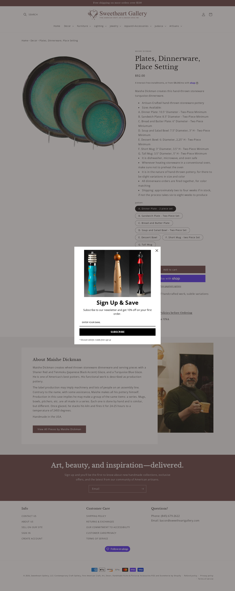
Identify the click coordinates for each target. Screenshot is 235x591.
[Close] (157, 250)
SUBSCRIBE (118, 332)
